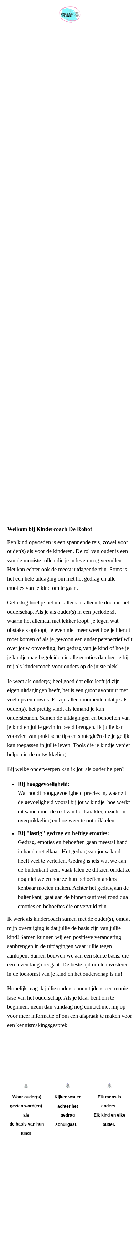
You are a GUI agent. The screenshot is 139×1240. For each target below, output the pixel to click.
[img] (69, 15)
